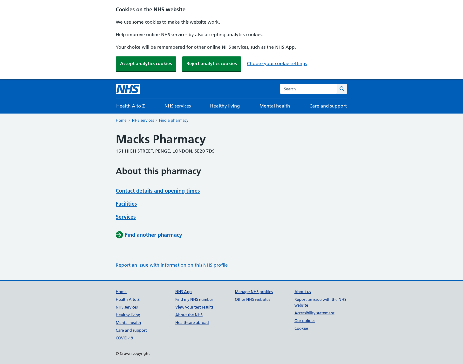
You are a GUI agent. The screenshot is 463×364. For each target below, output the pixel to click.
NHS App (183, 291)
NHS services (177, 106)
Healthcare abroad (192, 322)
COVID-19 (124, 338)
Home (121, 120)
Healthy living (225, 106)
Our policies (304, 320)
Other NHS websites (252, 299)
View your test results (194, 307)
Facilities (126, 203)
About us (302, 291)
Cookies (301, 328)
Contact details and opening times (158, 190)
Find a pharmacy (173, 120)
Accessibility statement (314, 312)
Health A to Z (130, 106)
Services (126, 216)
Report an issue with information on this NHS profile (172, 265)
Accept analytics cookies (146, 63)
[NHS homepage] (128, 89)
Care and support (328, 106)
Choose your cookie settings (277, 63)
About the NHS (189, 314)
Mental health (274, 106)
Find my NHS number (194, 299)
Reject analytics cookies (211, 63)
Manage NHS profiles (254, 291)
